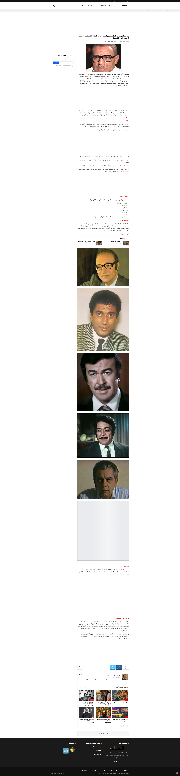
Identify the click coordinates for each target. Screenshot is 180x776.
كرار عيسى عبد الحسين (95, 747)
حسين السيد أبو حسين (124, 130)
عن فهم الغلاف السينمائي (115, 242)
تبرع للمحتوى (116, 1)
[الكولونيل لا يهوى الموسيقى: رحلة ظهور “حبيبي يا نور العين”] (86, 695)
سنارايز (96, 773)
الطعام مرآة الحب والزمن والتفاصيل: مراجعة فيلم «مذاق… (86, 242)
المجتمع (103, 770)
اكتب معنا (122, 1)
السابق (126, 725)
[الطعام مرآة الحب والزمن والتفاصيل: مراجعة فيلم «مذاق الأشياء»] (99, 243)
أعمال (96, 6)
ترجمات (82, 6)
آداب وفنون (103, 6)
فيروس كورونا (103, 113)
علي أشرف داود (97, 754)
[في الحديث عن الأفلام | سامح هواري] (120, 712)
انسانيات (90, 6)
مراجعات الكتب (95, 770)
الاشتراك (56, 63)
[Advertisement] (103, 23)
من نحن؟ (127, 1)
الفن (109, 717)
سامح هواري (98, 750)
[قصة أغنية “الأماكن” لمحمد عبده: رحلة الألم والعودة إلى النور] (86, 712)
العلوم (110, 6)
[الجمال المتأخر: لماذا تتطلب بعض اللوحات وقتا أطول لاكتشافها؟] (103, 712)
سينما (126, 699)
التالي (123, 725)
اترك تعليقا (102, 733)
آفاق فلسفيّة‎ (85, 770)
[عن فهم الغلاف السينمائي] (126, 243)
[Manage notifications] (177, 773)
